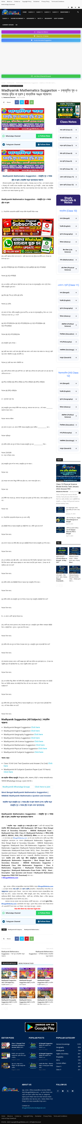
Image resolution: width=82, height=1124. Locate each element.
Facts (39, 18)
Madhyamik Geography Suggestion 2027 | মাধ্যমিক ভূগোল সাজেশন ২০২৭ (9, 1002)
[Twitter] (75, 7)
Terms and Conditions (57, 1)
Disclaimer (36, 1)
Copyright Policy (26, 1)
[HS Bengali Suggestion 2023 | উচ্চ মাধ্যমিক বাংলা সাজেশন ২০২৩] (33, 1046)
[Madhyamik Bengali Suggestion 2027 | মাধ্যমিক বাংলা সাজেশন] (27, 973)
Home (3, 1)
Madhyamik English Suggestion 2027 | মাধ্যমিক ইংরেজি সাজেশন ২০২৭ (45, 982)
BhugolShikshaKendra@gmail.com (34, 1108)
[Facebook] (68, 7)
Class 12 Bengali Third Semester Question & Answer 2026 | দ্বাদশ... (18, 1045)
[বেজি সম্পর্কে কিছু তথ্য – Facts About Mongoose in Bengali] (60, 520)
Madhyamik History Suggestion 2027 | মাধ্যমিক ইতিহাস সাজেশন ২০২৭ (27, 1002)
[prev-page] (2, 1008)
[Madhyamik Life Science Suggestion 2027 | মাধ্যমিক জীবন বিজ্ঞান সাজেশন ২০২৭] (45, 993)
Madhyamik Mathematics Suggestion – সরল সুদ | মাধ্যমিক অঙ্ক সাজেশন (13, 954)
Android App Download (8, 4)
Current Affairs (8, 25)
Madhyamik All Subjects (15, 929)
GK (16, 25)
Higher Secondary (17, 18)
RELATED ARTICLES (9, 963)
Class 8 (46, 12)
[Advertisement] (41, 58)
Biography (48, 18)
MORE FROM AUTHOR (26, 963)
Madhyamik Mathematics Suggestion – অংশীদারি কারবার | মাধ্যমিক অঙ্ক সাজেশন (41, 954)
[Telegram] (71, 7)
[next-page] (6, 1008)
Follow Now (45, 136)
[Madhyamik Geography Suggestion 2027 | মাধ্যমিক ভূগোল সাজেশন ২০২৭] (9, 993)
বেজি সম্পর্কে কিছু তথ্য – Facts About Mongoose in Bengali (73, 519)
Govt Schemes (58, 18)
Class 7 (38, 12)
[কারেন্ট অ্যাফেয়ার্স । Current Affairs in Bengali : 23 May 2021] (62, 551)
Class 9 (54, 12)
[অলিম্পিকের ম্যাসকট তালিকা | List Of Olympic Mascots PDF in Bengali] (60, 530)
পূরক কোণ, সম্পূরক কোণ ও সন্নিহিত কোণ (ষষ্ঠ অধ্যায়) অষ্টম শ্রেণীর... (18, 1065)
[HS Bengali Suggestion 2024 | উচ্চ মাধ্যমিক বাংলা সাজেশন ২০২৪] (33, 1056)
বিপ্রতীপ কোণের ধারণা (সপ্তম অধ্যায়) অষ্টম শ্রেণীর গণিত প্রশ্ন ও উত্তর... (19, 1055)
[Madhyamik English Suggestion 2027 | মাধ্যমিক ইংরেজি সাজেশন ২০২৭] (45, 973)
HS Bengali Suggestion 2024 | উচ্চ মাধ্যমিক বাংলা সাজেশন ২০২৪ (46, 1055)
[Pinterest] (27, 102)
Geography (30, 18)
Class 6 (30, 12)
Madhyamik (64, 12)
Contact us (17, 1)
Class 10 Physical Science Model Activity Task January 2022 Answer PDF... (67, 486)
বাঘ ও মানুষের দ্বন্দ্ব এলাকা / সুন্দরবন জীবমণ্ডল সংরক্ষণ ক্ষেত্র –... (73, 509)
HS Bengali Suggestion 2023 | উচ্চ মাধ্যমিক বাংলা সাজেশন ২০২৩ (46, 1045)
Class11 (4, 18)
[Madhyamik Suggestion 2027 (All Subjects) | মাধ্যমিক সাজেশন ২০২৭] (9, 973)
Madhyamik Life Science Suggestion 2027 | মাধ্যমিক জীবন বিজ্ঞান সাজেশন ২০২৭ (45, 1002)
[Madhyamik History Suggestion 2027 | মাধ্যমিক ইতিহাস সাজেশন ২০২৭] (27, 993)
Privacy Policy (45, 1)
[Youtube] (79, 7)
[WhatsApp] (31, 102)
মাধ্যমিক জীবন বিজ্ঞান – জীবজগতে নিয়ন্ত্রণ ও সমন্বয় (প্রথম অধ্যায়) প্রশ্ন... (46, 1065)
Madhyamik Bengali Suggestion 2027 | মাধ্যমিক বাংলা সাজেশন (27, 982)
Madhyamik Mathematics (16, 86)
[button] (78, 12)
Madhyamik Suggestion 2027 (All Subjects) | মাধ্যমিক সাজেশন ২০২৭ (8, 982)
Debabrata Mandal (9, 97)
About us (9, 1)
